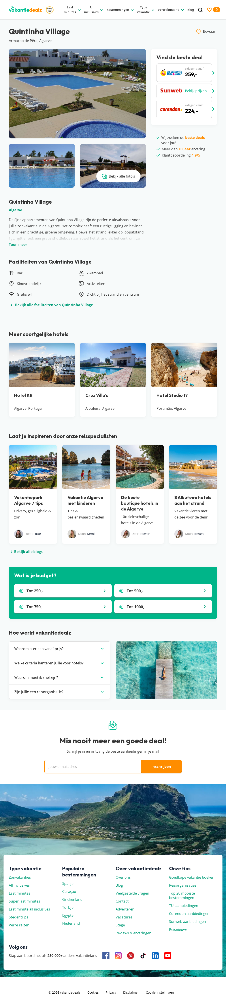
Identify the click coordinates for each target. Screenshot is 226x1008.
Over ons (123, 877)
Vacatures (124, 917)
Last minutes (19, 893)
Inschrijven (161, 766)
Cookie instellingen (160, 992)
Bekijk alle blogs (28, 551)
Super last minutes (24, 901)
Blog (119, 885)
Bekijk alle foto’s (122, 176)
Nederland (71, 923)
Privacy (111, 992)
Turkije (67, 907)
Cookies (93, 992)
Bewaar (209, 31)
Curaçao (69, 891)
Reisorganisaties (182, 885)
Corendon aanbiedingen (189, 913)
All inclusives (19, 885)
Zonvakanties (20, 877)
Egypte (67, 915)
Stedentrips (18, 917)
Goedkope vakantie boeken (191, 877)
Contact (122, 901)
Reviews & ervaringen (133, 933)
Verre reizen (19, 925)
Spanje (67, 883)
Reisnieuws (178, 929)
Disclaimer (131, 992)
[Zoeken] (200, 10)
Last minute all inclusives (29, 909)
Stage (120, 925)
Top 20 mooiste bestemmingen (182, 895)
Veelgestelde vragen (132, 893)
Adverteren (125, 909)
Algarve (15, 210)
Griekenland (72, 899)
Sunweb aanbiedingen (187, 921)
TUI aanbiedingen (183, 905)
